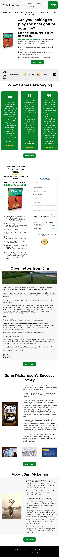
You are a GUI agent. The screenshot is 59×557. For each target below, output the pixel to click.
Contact (31, 6)
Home (30, 4)
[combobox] (35, 191)
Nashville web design (24, 553)
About (39, 4)
